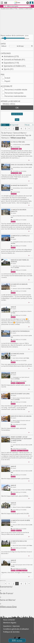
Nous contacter (9, 620)
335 (17, 640)
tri (17, 125)
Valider (17, 119)
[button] (17, 115)
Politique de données (11, 632)
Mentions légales (9, 622)
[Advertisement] (17, 22)
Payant (7, 81)
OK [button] (17, 107)
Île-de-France (6, 133)
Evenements (6, 586)
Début (3, 46)
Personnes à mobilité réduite (16, 89)
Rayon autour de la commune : (13, 35)
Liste (3, 125)
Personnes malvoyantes (14, 93)
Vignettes (13, 125)
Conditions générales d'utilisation (16, 629)
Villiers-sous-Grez (8, 606)
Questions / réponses (11, 626)
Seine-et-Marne (19, 133)
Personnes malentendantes (15, 96)
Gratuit (7, 78)
